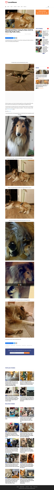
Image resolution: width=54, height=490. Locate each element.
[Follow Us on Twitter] (40, 13)
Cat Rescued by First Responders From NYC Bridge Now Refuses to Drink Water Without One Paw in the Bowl (27, 399)
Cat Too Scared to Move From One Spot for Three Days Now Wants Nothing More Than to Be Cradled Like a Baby (46, 41)
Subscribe (26, 352)
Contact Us (27, 486)
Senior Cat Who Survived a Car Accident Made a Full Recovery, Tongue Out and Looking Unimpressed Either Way (11, 383)
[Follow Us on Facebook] (38, 13)
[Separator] (16, 38)
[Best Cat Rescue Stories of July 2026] (12, 412)
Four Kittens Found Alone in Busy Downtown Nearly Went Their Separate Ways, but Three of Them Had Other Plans (12, 481)
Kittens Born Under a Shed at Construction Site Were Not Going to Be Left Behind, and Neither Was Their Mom (46, 34)
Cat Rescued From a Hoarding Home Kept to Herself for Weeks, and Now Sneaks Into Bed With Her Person (27, 465)
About (18, 486)
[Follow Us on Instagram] (42, 13)
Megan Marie (40, 78)
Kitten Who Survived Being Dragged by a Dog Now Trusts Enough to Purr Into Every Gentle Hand (12, 434)
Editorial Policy (22, 486)
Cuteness (15, 6)
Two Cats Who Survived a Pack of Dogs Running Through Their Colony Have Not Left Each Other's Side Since (45, 49)
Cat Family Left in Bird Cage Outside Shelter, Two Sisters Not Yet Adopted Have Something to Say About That (41, 76)
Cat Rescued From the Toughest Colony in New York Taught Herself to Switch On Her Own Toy (26, 419)
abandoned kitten (29, 345)
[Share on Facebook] (9, 38)
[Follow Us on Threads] (46, 13)
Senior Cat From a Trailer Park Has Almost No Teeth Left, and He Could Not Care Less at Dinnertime (27, 481)
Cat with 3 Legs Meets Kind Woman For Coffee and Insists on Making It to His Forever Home (27, 383)
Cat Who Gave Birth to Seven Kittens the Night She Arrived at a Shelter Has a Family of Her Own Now (42, 85)
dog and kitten (13, 345)
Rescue (19, 6)
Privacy (31, 486)
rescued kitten (24, 345)
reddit (10, 111)
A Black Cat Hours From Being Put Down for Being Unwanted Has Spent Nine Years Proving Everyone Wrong (11, 450)
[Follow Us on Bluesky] (44, 13)
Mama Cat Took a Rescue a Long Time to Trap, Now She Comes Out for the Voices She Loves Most (12, 465)
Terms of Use (35, 486)
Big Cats (25, 6)
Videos (11, 6)
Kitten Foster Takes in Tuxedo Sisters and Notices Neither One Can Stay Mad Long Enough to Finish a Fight (11, 399)
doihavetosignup (9, 109)
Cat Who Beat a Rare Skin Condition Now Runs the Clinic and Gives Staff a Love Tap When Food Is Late (27, 450)
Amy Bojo (43, 78)
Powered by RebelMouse (47, 7)
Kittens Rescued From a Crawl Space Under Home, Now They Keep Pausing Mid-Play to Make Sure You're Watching (26, 434)
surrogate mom (7, 345)
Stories (8, 6)
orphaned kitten (18, 345)
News (22, 6)
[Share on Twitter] (14, 38)
